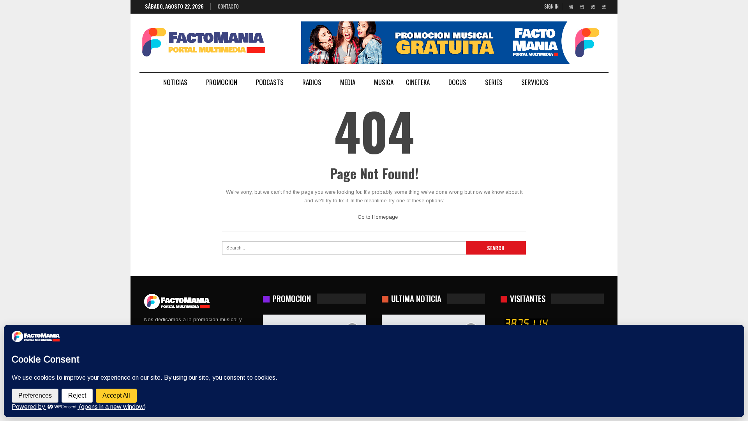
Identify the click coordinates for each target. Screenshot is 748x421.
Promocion (221, 82)
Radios (311, 82)
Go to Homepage (377, 217)
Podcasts (270, 82)
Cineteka (418, 82)
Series (494, 82)
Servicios (535, 82)
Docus (457, 82)
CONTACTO (228, 6)
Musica (383, 82)
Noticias (175, 82)
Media (347, 82)
